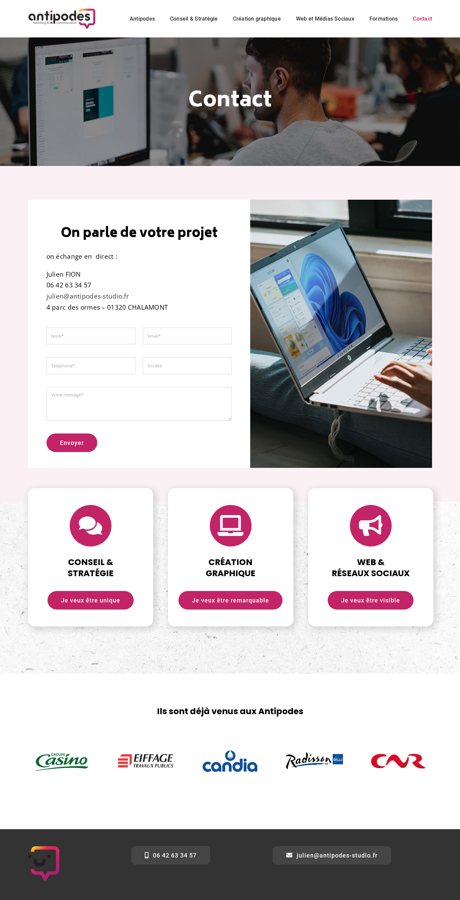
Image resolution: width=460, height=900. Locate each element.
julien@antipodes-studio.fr (87, 296)
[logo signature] (62, 9)
